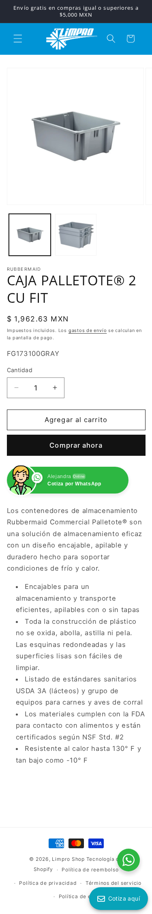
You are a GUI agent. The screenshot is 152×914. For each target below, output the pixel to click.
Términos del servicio (113, 883)
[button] (18, 38)
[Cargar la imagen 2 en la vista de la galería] (76, 235)
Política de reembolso (90, 870)
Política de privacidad (48, 883)
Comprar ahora (75, 445)
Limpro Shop (68, 859)
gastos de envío (88, 330)
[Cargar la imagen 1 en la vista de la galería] (30, 235)
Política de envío (80, 896)
